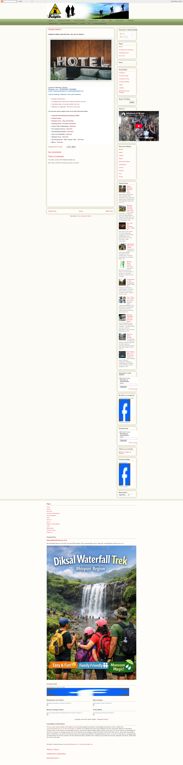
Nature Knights (96, 703)
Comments (124, 37)
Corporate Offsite (93, 20)
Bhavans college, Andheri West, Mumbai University (58, 712)
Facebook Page (123, 75)
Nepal (120, 158)
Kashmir (121, 170)
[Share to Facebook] (73, 147)
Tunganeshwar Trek (130, 280)
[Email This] (67, 147)
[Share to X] (71, 147)
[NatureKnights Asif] (124, 485)
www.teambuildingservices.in (55, 728)
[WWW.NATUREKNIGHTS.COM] (124, 421)
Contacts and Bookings (99, 23)
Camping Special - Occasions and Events (63, 123)
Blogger (106, 719)
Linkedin (121, 88)
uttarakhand (122, 164)
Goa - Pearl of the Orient (130, 298)
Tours (48, 517)
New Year (49, 511)
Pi (88, 23)
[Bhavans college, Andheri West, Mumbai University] (47, 714)
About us (51, 20)
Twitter (121, 85)
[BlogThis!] (69, 147)
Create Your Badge (123, 486)
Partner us (49, 532)
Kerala (121, 176)
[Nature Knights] (93, 705)
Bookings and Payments (58, 99)
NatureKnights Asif (123, 462)
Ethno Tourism (120, 20)
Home (81, 211)
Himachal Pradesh (124, 161)
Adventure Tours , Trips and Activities (62, 121)
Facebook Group (124, 79)
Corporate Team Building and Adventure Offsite (65, 115)
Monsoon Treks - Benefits (129, 335)
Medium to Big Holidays (53, 524)
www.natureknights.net (70, 728)
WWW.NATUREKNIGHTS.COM (126, 398)
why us (49, 522)
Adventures (130, 20)
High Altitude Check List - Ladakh (130, 245)
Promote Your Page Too (124, 422)
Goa (120, 173)
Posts (123, 34)
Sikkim (121, 152)
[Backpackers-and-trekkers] (47, 705)
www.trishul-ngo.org (97, 712)
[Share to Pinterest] (75, 147)
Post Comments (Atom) (84, 216)
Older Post (109, 211)
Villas (110, 20)
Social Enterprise (51, 515)
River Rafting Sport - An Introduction (131, 353)
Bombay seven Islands (129, 263)
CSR (48, 526)
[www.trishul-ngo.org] (93, 714)
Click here (73, 126)
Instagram (122, 72)
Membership (50, 528)
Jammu (121, 167)
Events (83, 23)
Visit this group (133, 389)
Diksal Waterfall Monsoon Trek (129, 188)
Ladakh (121, 155)
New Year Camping (79, 20)
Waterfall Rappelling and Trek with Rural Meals (130, 318)
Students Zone (53, 23)
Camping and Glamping (64, 20)
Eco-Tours (122, 55)
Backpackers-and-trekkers (53, 703)
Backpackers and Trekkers (124, 91)
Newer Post (52, 211)
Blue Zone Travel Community (69, 23)
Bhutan (121, 149)
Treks (103, 20)
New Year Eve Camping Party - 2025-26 (131, 226)
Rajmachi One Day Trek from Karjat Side (130, 208)
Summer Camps (56, 118)
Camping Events (124, 53)
